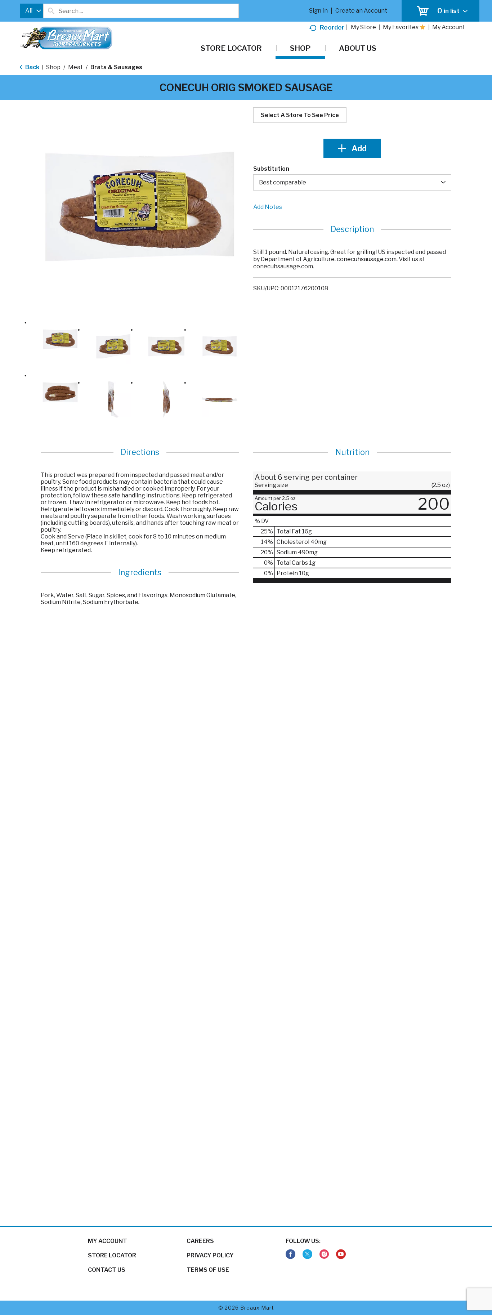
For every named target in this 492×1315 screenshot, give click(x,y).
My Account (107, 1241)
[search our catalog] (51, 11)
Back (31, 67)
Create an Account (361, 10)
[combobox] (31, 11)
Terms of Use (208, 1269)
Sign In (318, 10)
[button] (60, 339)
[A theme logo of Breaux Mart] (66, 41)
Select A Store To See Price (300, 115)
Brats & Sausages (116, 67)
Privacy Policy (210, 1255)
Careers (200, 1241)
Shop (53, 67)
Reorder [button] (332, 27)
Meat (75, 67)
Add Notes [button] (267, 206)
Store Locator (112, 1255)
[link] (290, 1254)
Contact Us (106, 1269)
